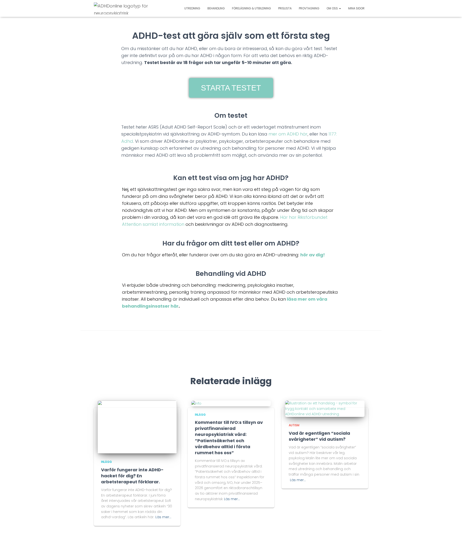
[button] (231, 88)
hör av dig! (312, 255)
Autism (294, 425)
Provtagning (309, 8)
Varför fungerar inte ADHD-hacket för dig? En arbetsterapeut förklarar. (132, 476)
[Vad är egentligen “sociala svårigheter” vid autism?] (325, 408)
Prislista (285, 8)
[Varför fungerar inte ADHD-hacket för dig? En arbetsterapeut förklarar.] (137, 426)
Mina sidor (356, 8)
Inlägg (106, 462)
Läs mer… (163, 517)
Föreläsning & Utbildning (251, 8)
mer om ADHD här (288, 134)
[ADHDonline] (122, 8)
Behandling (216, 8)
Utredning (192, 8)
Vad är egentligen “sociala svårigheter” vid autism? (319, 436)
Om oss (333, 8)
